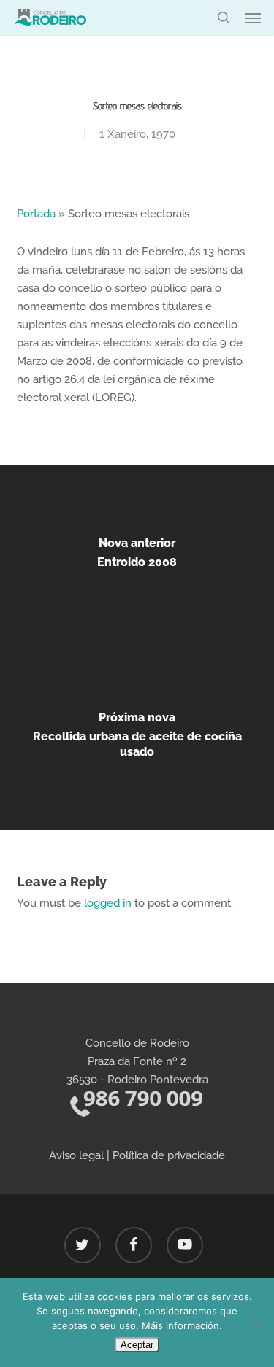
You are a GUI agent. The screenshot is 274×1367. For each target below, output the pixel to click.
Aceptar (137, 1344)
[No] (255, 1322)
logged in (108, 903)
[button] (253, 17)
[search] (223, 17)
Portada (36, 213)
